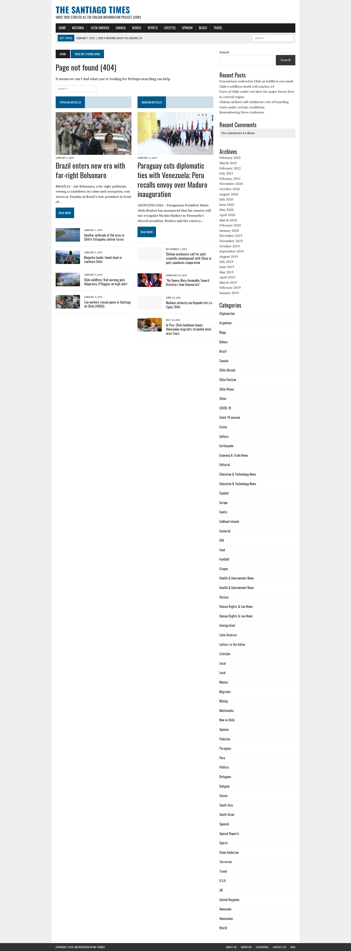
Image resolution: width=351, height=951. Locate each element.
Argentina (225, 322)
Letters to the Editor (232, 644)
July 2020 (226, 199)
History (224, 597)
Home (62, 27)
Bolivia (223, 341)
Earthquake (226, 445)
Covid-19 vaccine (229, 417)
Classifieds (262, 947)
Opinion (187, 27)
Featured (224, 531)
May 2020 (226, 209)
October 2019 (229, 246)
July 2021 (226, 173)
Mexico (223, 682)
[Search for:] (76, 88)
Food (222, 549)
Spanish (224, 824)
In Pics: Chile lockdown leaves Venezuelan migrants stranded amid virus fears (188, 329)
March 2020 (228, 220)
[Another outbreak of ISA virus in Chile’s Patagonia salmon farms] (68, 239)
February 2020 (230, 225)
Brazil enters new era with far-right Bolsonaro (90, 170)
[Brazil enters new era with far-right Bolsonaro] (93, 152)
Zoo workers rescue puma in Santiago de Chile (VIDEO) (107, 304)
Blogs (203, 27)
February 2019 (230, 287)
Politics (224, 767)
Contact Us (279, 947)
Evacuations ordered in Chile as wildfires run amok (256, 81)
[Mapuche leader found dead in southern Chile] (68, 261)
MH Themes (99, 947)
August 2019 (228, 256)
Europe (223, 502)
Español (224, 493)
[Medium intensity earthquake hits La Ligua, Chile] (150, 306)
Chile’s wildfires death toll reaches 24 (246, 86)
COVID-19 (225, 408)
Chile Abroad (227, 370)
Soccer (223, 795)
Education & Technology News (237, 474)
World (136, 27)
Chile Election (227, 379)
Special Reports (229, 833)
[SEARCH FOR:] (273, 37)
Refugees (225, 776)
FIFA (221, 540)
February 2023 (230, 157)
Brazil (222, 351)
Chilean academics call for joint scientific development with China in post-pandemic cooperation (188, 258)
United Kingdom (229, 899)
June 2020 (226, 204)
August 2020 (228, 194)
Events (223, 511)
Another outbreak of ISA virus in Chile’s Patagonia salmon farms (104, 237)
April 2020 (227, 215)
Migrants (225, 691)
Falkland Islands (229, 521)
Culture (224, 436)
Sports (152, 27)
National (78, 27)
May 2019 (226, 272)
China (222, 398)
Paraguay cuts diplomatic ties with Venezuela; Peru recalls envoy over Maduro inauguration (172, 179)
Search (224, 52)
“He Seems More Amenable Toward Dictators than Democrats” (187, 282)
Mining (223, 701)
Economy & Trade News (233, 455)
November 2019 (231, 241)
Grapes (223, 568)
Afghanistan (227, 313)
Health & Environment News (236, 578)
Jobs (292, 947)
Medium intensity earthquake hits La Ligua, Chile (189, 304)
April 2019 (227, 277)
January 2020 (229, 230)
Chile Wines (226, 389)
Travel (217, 27)
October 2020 (229, 189)
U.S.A (222, 880)
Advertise (246, 947)
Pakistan (224, 739)
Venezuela (225, 909)
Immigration (227, 625)
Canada (121, 27)
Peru (222, 757)
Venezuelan (226, 918)
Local (222, 663)
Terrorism (225, 861)
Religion (224, 786)
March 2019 (228, 282)
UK (221, 890)
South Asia (226, 805)
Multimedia (226, 710)
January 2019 (229, 293)
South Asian (226, 814)
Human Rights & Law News (236, 606)
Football (224, 559)
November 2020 (231, 183)
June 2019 (226, 267)
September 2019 (231, 251)
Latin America (100, 27)
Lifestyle (170, 27)
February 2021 (230, 178)
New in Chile (227, 719)
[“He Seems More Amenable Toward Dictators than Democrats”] (150, 284)
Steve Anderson (229, 852)
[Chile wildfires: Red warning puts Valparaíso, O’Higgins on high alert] (68, 283)
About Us (231, 947)
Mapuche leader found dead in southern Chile (103, 259)
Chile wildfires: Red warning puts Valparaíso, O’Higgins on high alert (105, 281)
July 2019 (226, 261)
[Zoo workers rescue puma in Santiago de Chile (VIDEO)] (68, 306)
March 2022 (228, 163)
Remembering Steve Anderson (241, 112)
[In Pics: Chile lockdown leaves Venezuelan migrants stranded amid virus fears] (150, 329)
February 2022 (230, 168)
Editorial (224, 464)
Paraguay (225, 748)
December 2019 (230, 235)
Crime (223, 426)
